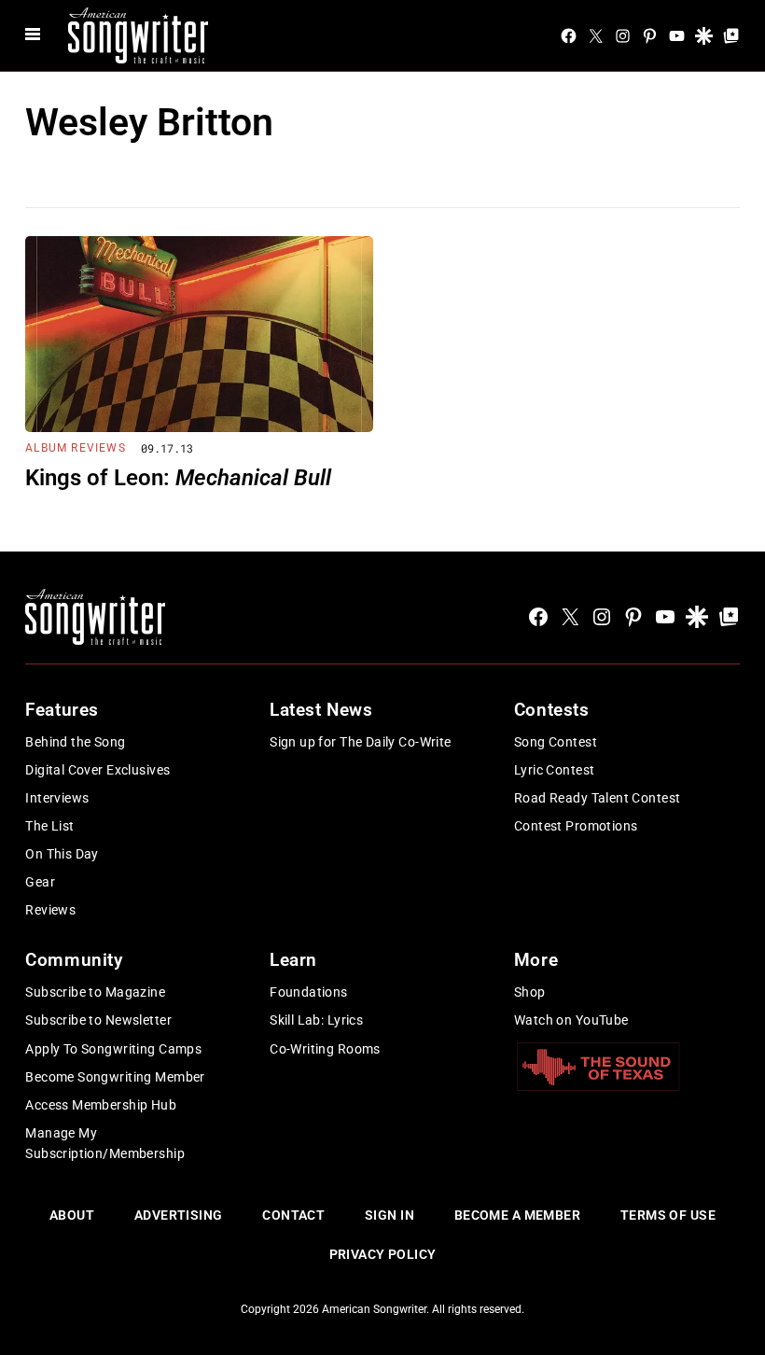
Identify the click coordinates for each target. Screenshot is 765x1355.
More (536, 960)
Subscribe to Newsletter (98, 1020)
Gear (40, 881)
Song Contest (555, 741)
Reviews (50, 909)
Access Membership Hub (100, 1104)
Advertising (178, 1215)
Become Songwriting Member (115, 1076)
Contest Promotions (576, 825)
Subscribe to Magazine (95, 992)
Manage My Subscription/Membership (105, 1143)
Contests (552, 709)
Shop (530, 992)
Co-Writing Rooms (325, 1048)
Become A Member (517, 1215)
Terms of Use (668, 1215)
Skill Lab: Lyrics (316, 1020)
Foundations (309, 992)
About (71, 1215)
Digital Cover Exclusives (97, 769)
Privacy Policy (383, 1254)
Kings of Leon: (178, 478)
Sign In (389, 1215)
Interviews (57, 797)
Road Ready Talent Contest (597, 797)
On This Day (62, 853)
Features (62, 709)
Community (73, 960)
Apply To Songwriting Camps (113, 1048)
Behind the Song (75, 741)
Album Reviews (75, 447)
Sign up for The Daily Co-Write (361, 741)
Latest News (321, 709)
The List (49, 825)
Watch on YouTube (571, 1020)
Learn (293, 960)
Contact (293, 1215)
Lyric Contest (554, 769)
